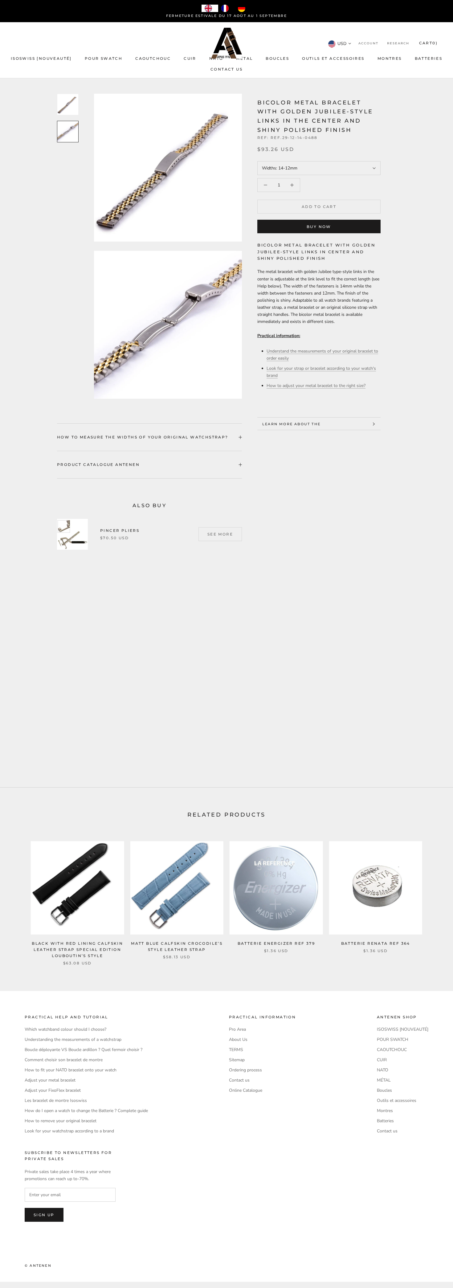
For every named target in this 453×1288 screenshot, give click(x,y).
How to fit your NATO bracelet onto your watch (70, 1070)
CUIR (190, 58)
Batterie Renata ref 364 (375, 943)
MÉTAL (244, 58)
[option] (226, 8)
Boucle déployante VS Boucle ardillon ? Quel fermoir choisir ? (83, 1050)
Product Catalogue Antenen (98, 464)
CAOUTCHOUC (153, 58)
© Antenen (38, 1265)
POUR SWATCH (103, 58)
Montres (389, 58)
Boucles (277, 58)
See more (220, 534)
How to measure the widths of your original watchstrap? (142, 437)
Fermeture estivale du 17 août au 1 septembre (226, 16)
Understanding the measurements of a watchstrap (73, 1039)
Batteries (429, 58)
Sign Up (44, 1215)
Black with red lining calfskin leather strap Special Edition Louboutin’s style (77, 949)
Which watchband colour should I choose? (65, 1029)
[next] (434, 897)
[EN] (210, 8)
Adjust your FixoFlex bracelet (53, 1090)
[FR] (226, 8)
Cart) (428, 43)
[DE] (243, 8)
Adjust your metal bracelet (50, 1080)
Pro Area (237, 1029)
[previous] (19, 897)
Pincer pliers (119, 530)
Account (368, 44)
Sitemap (237, 1060)
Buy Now (319, 226)
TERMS (236, 1050)
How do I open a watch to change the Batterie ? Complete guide (86, 1111)
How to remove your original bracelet (60, 1121)
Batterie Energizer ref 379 (276, 943)
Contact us (226, 69)
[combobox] (210, 8)
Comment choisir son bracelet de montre (64, 1060)
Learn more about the (291, 424)
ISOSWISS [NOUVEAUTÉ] (41, 58)
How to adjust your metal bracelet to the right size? (316, 386)
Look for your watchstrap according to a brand (69, 1131)
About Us (238, 1039)
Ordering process (245, 1070)
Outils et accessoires (333, 58)
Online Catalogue (245, 1090)
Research (398, 44)
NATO (382, 1070)
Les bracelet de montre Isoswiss (56, 1100)
